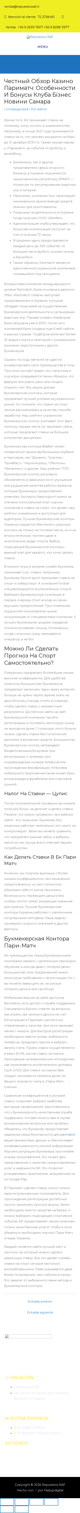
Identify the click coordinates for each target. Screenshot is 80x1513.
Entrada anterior (40, 1301)
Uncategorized (17, 109)
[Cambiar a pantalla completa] (22, 1502)
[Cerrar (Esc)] (51, 1502)
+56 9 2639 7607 (30, 27)
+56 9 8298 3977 (56, 27)
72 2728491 (46, 17)
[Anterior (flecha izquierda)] (7, 1509)
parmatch (67, 1134)
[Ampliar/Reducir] (7, 1502)
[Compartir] (36, 1502)
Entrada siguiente (40, 1312)
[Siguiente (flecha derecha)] (22, 1509)
